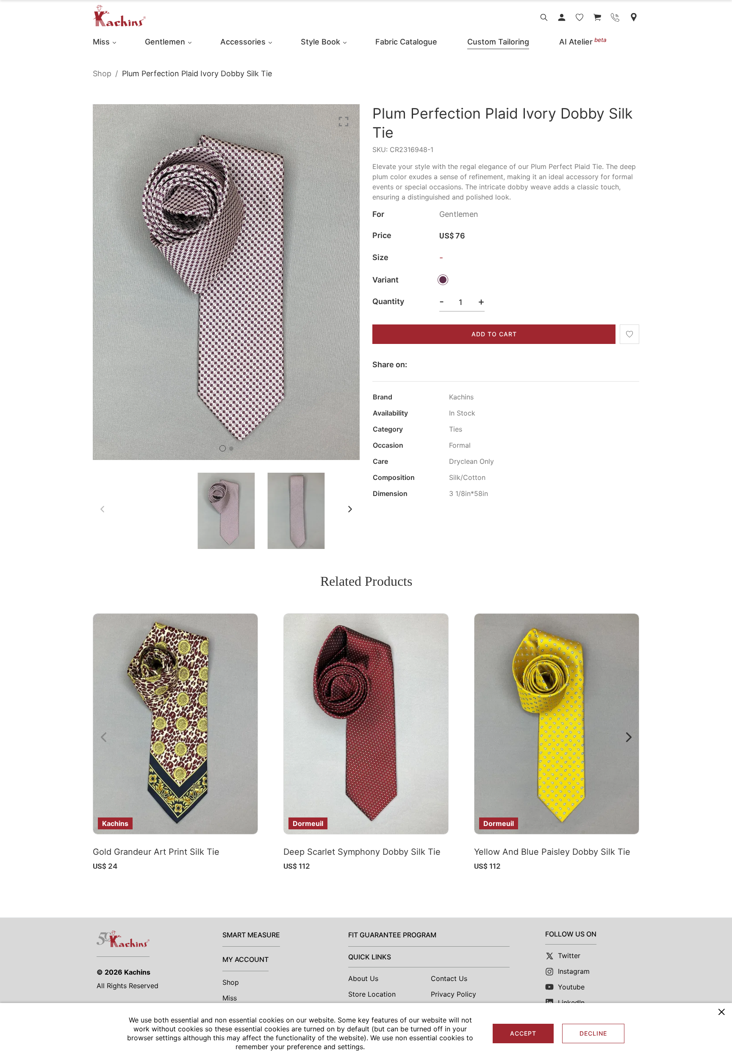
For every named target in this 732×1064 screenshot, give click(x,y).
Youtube (571, 987)
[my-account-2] (561, 17)
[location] (633, 17)
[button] (222, 448)
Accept (523, 1033)
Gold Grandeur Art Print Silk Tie (156, 852)
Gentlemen (165, 41)
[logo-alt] (119, 15)
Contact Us (449, 978)
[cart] (597, 17)
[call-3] (615, 17)
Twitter (569, 955)
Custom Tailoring (498, 41)
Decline (593, 1033)
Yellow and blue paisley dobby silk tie (552, 852)
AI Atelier (583, 41)
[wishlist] (579, 17)
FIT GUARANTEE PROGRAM (392, 935)
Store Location (372, 994)
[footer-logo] (123, 939)
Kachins (137, 972)
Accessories (243, 41)
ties (455, 429)
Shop (102, 73)
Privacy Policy (453, 994)
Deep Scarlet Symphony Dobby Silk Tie (362, 852)
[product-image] (175, 723)
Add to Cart (494, 334)
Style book (320, 41)
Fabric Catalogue (406, 41)
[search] (544, 17)
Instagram (574, 971)
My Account (245, 959)
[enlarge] (343, 121)
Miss (101, 41)
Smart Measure (251, 935)
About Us (363, 978)
